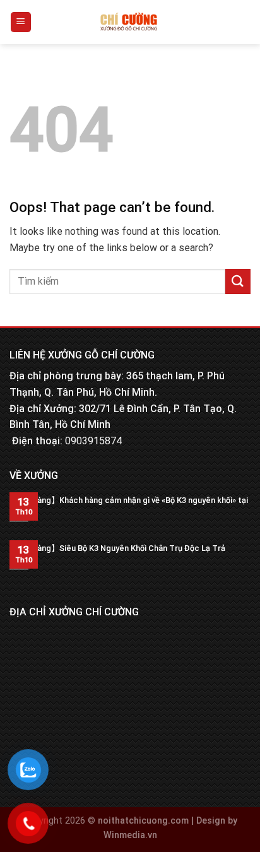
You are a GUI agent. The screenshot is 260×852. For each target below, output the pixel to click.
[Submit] (238, 281)
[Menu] (21, 22)
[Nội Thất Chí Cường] (129, 22)
